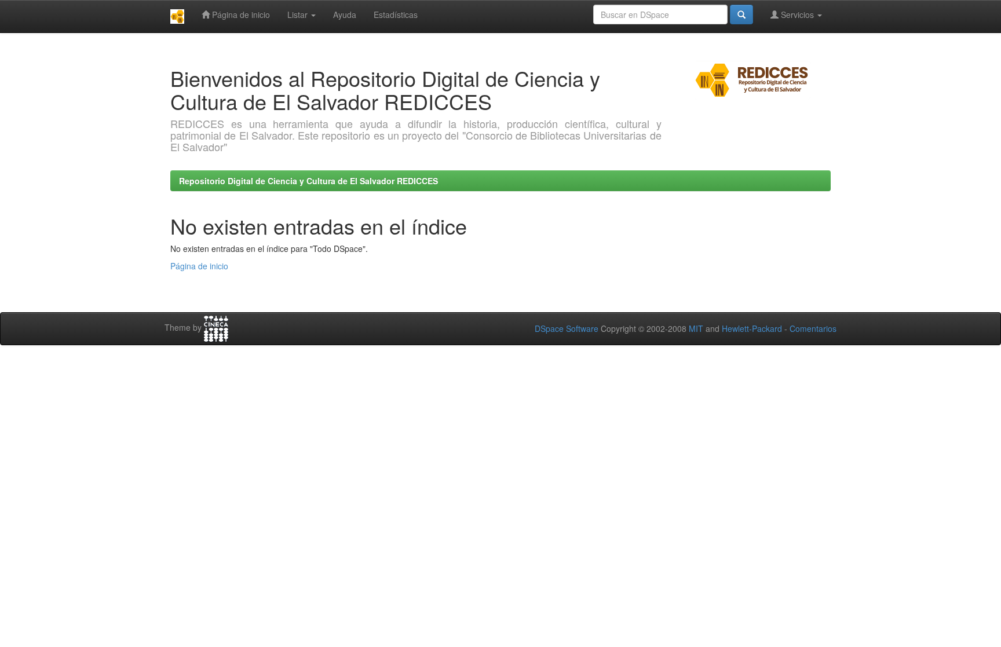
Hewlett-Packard (752, 328)
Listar (298, 14)
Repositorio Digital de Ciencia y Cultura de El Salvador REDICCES (308, 181)
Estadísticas (396, 14)
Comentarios (813, 328)
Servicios (797, 14)
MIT (696, 328)
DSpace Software (566, 328)
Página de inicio (240, 14)
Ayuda (344, 14)
